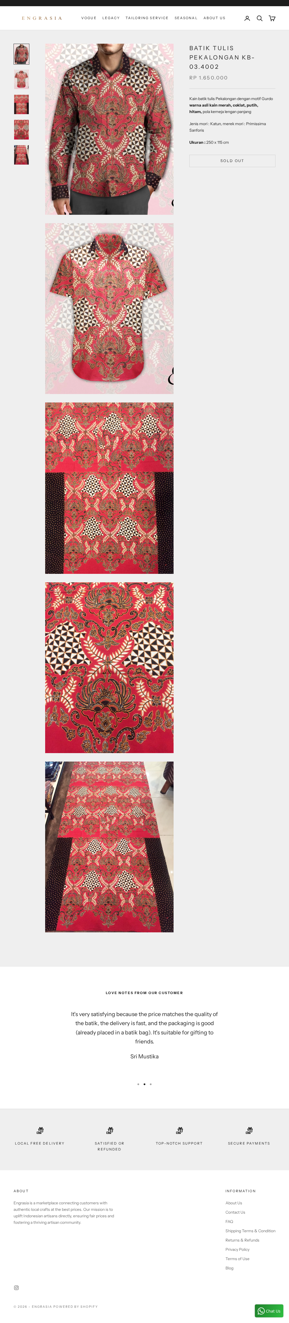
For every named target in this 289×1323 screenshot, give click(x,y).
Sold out (232, 160)
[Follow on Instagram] (16, 1288)
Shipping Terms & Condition (250, 1230)
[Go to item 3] (21, 104)
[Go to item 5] (21, 155)
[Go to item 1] (21, 54)
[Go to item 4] (21, 129)
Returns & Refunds (242, 1240)
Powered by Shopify (75, 1307)
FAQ (229, 1221)
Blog (229, 1268)
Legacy (111, 18)
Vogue (89, 18)
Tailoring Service (147, 18)
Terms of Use (237, 1258)
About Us (214, 18)
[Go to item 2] (21, 79)
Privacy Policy (237, 1249)
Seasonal (186, 18)
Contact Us (235, 1212)
